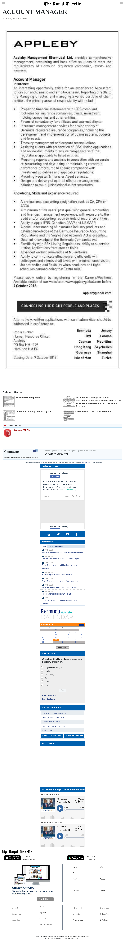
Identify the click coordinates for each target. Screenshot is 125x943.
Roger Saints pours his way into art (56, 594)
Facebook (78, 908)
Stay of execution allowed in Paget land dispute (61, 581)
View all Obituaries (51, 735)
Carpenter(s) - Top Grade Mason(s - (93, 411)
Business (76, 872)
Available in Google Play (91, 857)
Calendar (103, 884)
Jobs (101, 866)
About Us (15, 908)
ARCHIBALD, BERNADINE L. (54, 713)
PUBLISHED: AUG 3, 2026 (51, 794)
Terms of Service (87, 462)
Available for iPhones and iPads (30, 857)
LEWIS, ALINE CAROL (51, 721)
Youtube (105, 908)
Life (74, 884)
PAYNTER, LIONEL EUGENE (54, 726)
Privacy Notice (44, 918)
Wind (47, 681)
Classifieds (104, 872)
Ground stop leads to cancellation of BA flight (60, 559)
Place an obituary (74, 735)
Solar (47, 678)
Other (47, 685)
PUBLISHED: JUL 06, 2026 (51, 822)
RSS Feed (105, 913)
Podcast (104, 920)
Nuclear (48, 671)
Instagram (78, 920)
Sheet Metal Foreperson (28, 397)
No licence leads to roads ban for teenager (59, 587)
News (75, 866)
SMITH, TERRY (48, 730)
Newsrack (103, 890)
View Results (49, 695)
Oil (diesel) (49, 674)
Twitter (77, 913)
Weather (103, 878)
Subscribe (16, 920)
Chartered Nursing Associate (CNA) (34, 411)
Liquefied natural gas (53, 667)
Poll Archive (48, 699)
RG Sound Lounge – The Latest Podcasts (63, 789)
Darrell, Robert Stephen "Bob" (53, 717)
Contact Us (16, 913)
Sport (75, 878)
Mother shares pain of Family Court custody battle (62, 552)
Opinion (76, 890)
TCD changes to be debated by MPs (57, 575)
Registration (43, 912)
